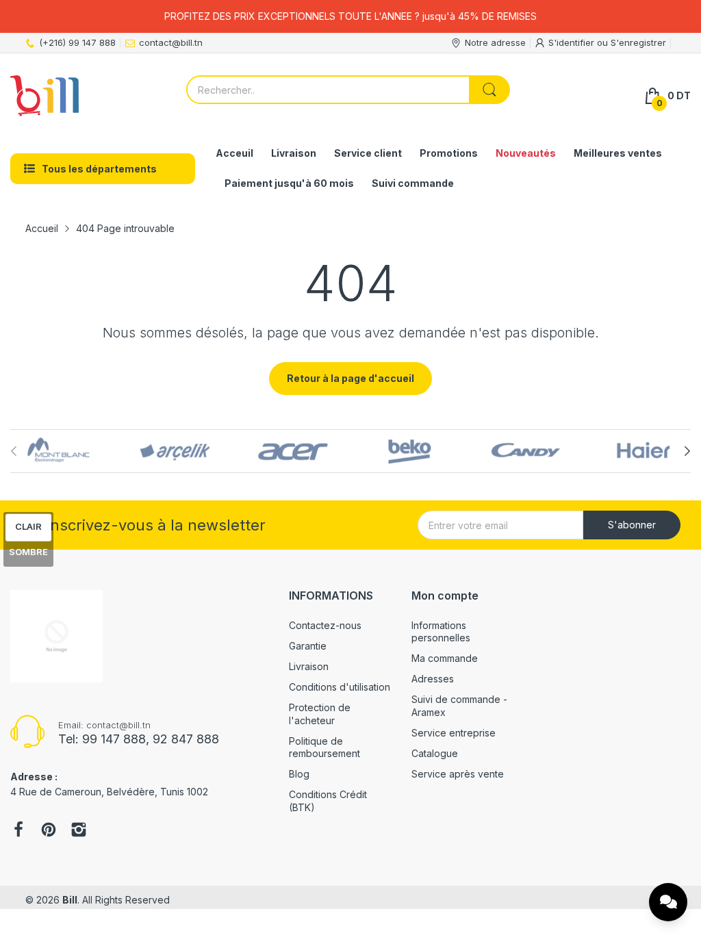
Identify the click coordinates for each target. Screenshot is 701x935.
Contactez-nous (325, 625)
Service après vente (457, 774)
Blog (299, 774)
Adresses (432, 678)
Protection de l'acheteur (319, 714)
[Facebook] (18, 831)
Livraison (309, 666)
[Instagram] (79, 831)
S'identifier (572, 42)
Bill (69, 900)
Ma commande (444, 658)
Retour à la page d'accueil (350, 378)
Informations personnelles (440, 631)
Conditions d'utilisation (339, 687)
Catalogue (434, 753)
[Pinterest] (48, 831)
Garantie (308, 646)
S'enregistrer (638, 42)
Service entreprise (453, 733)
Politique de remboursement (324, 747)
